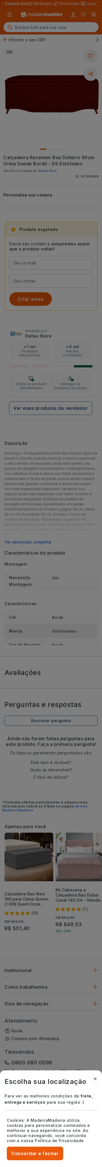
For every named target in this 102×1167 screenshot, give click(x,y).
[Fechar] (95, 1079)
